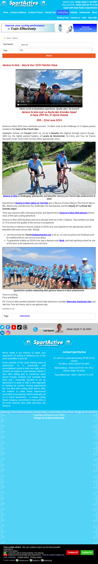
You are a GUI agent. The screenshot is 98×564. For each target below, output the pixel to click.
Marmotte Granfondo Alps (79, 301)
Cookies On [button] (87, 552)
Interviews (25, 315)
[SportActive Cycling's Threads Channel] (26, 329)
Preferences (23, 560)
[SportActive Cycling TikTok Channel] (20, 329)
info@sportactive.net (41, 234)
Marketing (48, 560)
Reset (49, 56)
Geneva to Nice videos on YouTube (31, 203)
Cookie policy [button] (23, 557)
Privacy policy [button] (36, 557)
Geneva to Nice (10, 196)
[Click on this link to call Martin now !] (48, 332)
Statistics (36, 560)
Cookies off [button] (73, 552)
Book (61, 240)
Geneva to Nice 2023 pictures (73, 213)
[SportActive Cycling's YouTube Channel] (14, 329)
